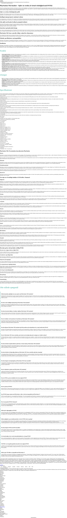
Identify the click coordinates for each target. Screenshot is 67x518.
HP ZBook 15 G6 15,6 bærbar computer (43, 458)
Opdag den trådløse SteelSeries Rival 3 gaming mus (45, 462)
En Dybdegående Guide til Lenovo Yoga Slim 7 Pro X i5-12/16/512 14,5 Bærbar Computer (22, 458)
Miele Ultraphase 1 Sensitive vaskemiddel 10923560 (33, 460)
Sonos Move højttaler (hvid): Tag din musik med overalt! (38, 461)
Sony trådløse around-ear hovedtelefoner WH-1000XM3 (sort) (47, 459)
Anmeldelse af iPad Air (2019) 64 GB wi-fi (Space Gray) (27, 459)
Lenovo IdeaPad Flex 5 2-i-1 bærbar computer (55, 461)
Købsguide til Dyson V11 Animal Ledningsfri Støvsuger (18, 463)
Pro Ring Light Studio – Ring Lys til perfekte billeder (28, 462)
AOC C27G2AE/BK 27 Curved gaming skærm (21, 461)
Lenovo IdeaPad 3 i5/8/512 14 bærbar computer (16, 460)
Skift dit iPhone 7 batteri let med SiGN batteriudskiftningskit (36, 463)
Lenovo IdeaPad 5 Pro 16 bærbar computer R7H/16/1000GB (51, 460)
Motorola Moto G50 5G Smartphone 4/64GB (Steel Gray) (9, 459)
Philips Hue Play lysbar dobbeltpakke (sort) (57, 458)
